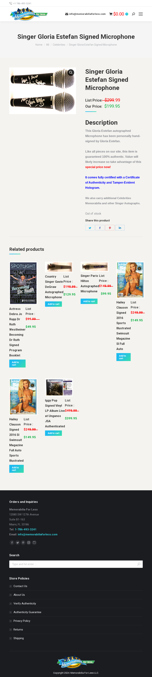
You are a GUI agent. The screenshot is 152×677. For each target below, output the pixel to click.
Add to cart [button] (15, 363)
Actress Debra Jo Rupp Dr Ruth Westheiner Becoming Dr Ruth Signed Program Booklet (17, 332)
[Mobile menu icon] (141, 14)
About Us (19, 594)
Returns (18, 629)
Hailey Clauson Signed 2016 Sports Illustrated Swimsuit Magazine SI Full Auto (123, 326)
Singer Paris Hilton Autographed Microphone (90, 283)
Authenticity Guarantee (27, 612)
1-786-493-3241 (26, 529)
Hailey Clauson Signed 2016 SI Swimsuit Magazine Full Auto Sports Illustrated (16, 440)
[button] (70, 72)
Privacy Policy (22, 621)
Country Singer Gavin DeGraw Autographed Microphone (54, 287)
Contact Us (20, 586)
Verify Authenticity (25, 603)
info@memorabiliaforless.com (37, 534)
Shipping (19, 638)
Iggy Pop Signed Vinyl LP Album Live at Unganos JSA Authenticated (55, 413)
